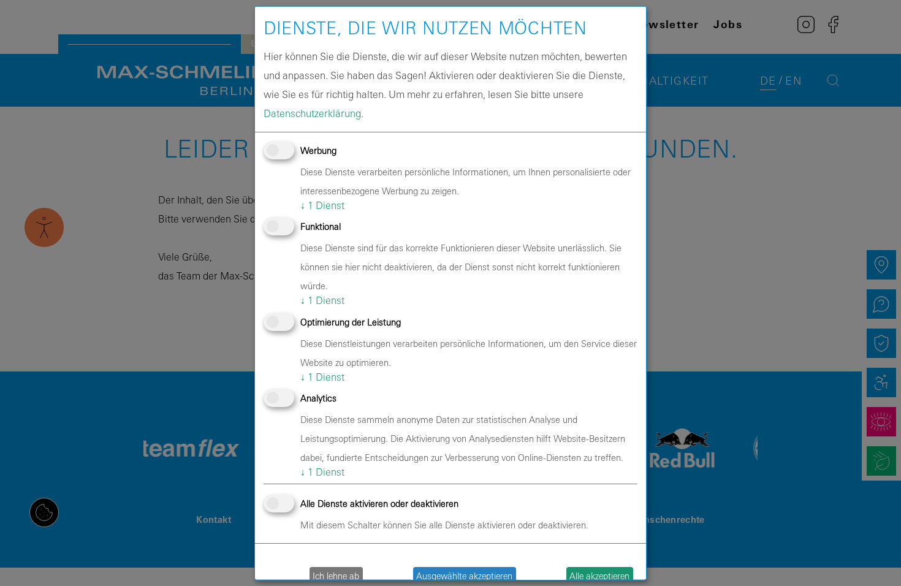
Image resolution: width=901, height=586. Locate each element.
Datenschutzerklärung (312, 113)
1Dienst (322, 205)
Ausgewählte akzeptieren (464, 575)
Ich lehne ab (336, 575)
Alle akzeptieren (599, 575)
